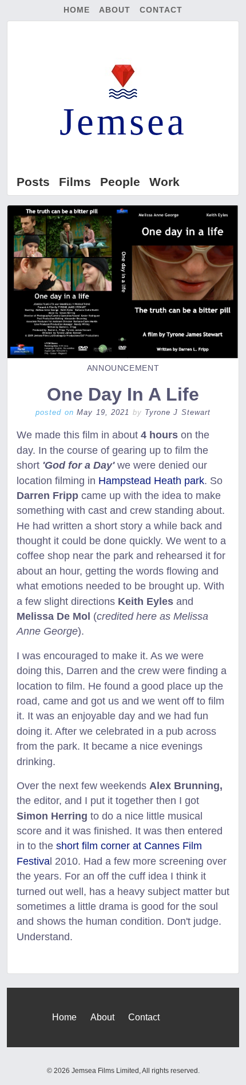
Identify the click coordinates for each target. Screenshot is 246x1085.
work (164, 181)
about (114, 10)
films (75, 181)
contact (161, 10)
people (120, 181)
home (77, 10)
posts (33, 181)
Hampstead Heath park (151, 480)
